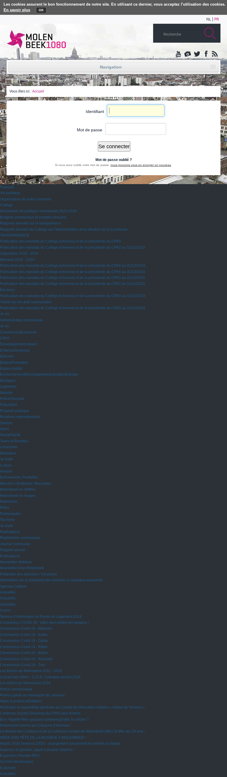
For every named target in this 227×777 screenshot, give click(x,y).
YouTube (179, 54)
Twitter (196, 54)
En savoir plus (17, 10)
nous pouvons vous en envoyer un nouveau (141, 165)
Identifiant (95, 111)
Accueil (38, 91)
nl (208, 19)
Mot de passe (89, 129)
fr (216, 19)
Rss (214, 54)
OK (41, 10)
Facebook (205, 54)
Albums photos (187, 54)
